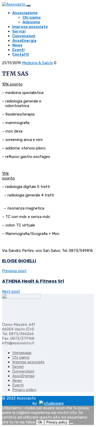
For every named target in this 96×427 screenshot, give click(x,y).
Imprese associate (30, 26)
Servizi (19, 31)
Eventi (18, 50)
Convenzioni (23, 36)
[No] (71, 423)
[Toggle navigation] (28, 5)
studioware (54, 403)
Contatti (20, 54)
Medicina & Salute (37, 63)
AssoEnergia (24, 40)
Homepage (21, 352)
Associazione (25, 13)
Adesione (31, 22)
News (17, 45)
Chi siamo (32, 17)
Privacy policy (24, 389)
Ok (40, 422)
